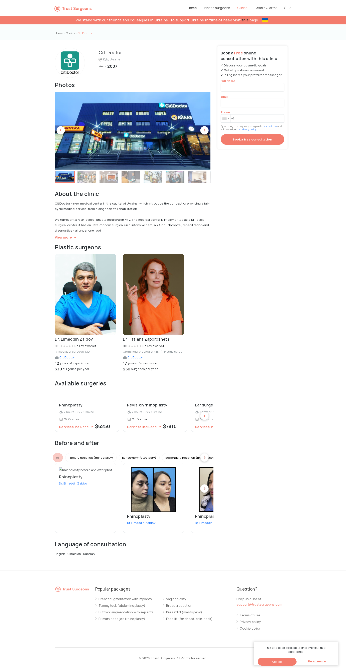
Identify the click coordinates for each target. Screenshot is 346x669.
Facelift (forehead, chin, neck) (189, 619)
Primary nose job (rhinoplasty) (122, 619)
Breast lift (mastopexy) (184, 612)
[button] (65, 177)
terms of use (270, 126)
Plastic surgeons (217, 8)
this (245, 20)
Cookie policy (250, 628)
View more (64, 237)
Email (225, 96)
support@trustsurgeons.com (259, 604)
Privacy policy (250, 622)
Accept (277, 662)
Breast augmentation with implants (125, 599)
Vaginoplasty (176, 599)
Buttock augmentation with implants (126, 612)
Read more (317, 661)
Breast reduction (179, 606)
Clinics (242, 8)
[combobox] (225, 118)
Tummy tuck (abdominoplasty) (122, 606)
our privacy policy (246, 129)
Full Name (228, 81)
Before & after (266, 8)
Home (192, 8)
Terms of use (250, 615)
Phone (225, 112)
